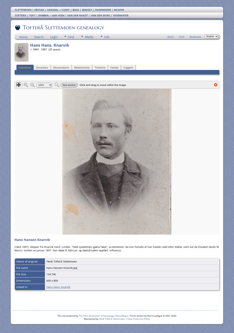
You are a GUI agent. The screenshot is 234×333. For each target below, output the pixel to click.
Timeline (100, 67)
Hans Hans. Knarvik (58, 287)
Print (181, 36)
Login (54, 37)
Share (170, 36)
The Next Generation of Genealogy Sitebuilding (103, 315)
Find (71, 37)
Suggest (128, 67)
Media (89, 37)
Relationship (82, 67)
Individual (25, 67)
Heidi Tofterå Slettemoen (111, 318)
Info (107, 37)
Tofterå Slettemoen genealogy (63, 27)
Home (23, 37)
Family (114, 67)
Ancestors (42, 67)
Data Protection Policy (138, 318)
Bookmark (195, 36)
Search (39, 37)
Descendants (61, 67)
